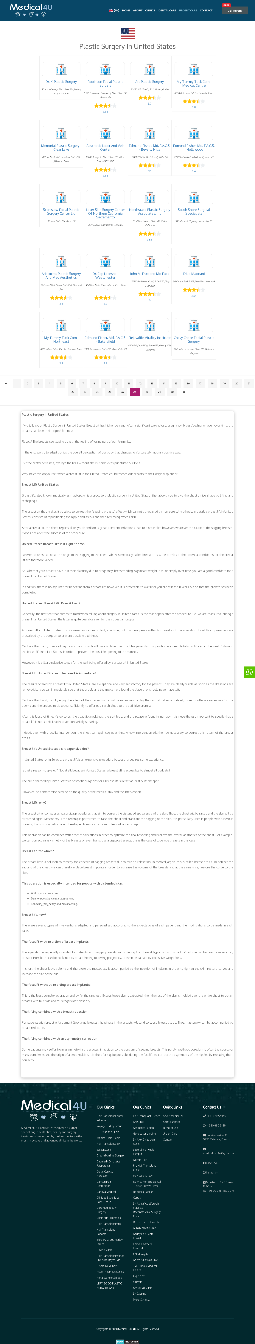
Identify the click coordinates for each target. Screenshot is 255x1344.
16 (188, 383)
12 (140, 383)
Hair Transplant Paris (109, 1223)
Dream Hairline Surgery (111, 1155)
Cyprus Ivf (138, 1276)
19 (224, 383)
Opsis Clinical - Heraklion (105, 1173)
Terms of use (170, 1127)
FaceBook (212, 1163)
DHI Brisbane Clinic (108, 1131)
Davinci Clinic (104, 1249)
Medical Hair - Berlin (108, 1137)
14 (164, 383)
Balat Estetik (104, 1149)
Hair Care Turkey (143, 1175)
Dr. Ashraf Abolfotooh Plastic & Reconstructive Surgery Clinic (147, 1210)
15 (176, 383)
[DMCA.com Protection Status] (127, 1341)
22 (72, 391)
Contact (206, 10)
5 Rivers (137, 1281)
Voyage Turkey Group (109, 1126)
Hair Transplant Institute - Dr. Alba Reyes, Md (110, 1258)
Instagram (212, 1172)
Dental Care (167, 10)
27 (134, 391)
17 (200, 383)
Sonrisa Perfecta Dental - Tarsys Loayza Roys (147, 1184)
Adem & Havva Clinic (145, 1259)
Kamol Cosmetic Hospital (142, 1246)
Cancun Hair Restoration (104, 1184)
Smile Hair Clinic (142, 1287)
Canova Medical (106, 1191)
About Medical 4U (173, 1116)
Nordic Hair (140, 1159)
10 (117, 383)
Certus (137, 1197)
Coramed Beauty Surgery (106, 1210)
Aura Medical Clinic (144, 1227)
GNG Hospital (141, 1254)
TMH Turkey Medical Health (145, 1268)
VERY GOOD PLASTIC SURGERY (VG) (109, 1285)
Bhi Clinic (138, 1121)
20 (236, 383)
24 (97, 391)
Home (126, 10)
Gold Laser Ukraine (144, 1133)
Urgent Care (188, 10)
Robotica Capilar (143, 1191)
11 (129, 383)
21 (249, 383)
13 (152, 383)
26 (122, 391)
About (137, 10)
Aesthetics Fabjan (143, 1127)
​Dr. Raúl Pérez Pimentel (146, 1222)
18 (212, 383)
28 (147, 391)
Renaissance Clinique (109, 1277)
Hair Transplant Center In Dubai (110, 1118)
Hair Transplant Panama (106, 1231)
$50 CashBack (171, 1121)
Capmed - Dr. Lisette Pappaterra (108, 1163)
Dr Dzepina (139, 1293)
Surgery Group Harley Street (110, 1242)
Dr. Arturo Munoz (107, 1265)
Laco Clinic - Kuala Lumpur (144, 1152)
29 (159, 391)
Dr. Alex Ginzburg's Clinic (144, 1141)
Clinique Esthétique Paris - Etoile (108, 1199)
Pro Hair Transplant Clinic (144, 1167)
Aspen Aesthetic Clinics (110, 1271)
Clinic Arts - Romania (109, 1217)
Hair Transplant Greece (146, 1116)
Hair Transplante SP (108, 1143)
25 (109, 391)
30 (172, 391)
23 (85, 391)
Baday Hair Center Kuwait (143, 1236)
